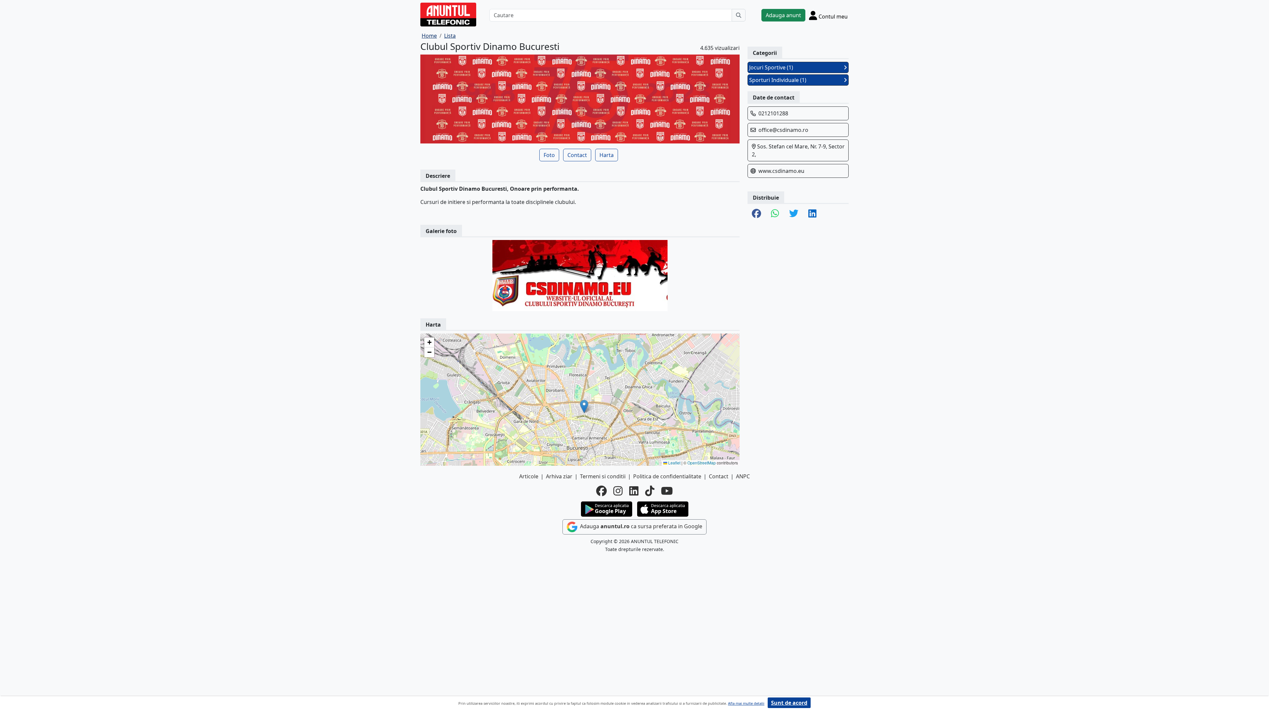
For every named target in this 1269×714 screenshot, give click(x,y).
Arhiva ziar (559, 476)
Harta (606, 155)
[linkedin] (633, 491)
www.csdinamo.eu (781, 171)
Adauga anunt (783, 15)
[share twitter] (794, 214)
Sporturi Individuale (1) (777, 80)
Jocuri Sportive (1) (771, 67)
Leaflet (673, 462)
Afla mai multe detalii (746, 703)
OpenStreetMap (701, 462)
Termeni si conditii (603, 476)
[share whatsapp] (775, 214)
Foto (549, 155)
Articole (528, 476)
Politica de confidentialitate (667, 476)
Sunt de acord (789, 702)
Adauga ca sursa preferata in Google (640, 526)
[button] (584, 406)
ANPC (743, 476)
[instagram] (618, 491)
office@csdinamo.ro (783, 130)
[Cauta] (739, 15)
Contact (577, 155)
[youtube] (667, 491)
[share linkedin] (812, 214)
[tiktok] (649, 491)
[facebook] (601, 491)
